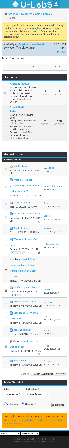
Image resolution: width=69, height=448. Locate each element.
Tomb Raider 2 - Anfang (25, 301)
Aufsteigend (13, 404)
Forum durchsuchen (53, 67)
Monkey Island (20, 166)
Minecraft (14, 351)
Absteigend (30, 404)
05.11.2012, (52, 334)
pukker (13, 334)
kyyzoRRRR (15, 170)
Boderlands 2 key (22, 330)
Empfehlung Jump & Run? (26, 287)
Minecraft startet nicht (24, 202)
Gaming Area (42, 14)
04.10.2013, (52, 306)
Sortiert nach (32, 389)
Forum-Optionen (33, 67)
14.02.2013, (52, 320)
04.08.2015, (52, 207)
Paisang (13, 249)
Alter (6, 389)
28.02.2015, (52, 248)
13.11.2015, (52, 190)
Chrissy (13, 232)
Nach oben (61, 374)
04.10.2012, (52, 349)
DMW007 (9, 47)
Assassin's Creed (19, 84)
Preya (12, 292)
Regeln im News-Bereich (31, 44)
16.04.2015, (52, 219)
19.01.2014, (52, 293)
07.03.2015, (52, 232)
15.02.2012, (52, 365)
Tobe (12, 207)
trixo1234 (14, 281)
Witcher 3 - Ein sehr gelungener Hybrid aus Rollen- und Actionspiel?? (25, 186)
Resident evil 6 (20, 228)
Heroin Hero (19, 360)
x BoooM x (15, 306)
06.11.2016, (52, 171)
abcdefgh (14, 196)
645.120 (60, 52)
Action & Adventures (20, 14)
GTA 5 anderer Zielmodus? (26, 214)
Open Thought (16, 218)
